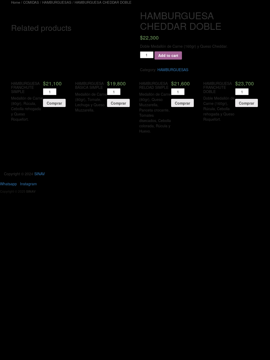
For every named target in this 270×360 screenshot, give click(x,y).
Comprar (54, 103)
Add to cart (168, 55)
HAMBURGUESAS (172, 69)
